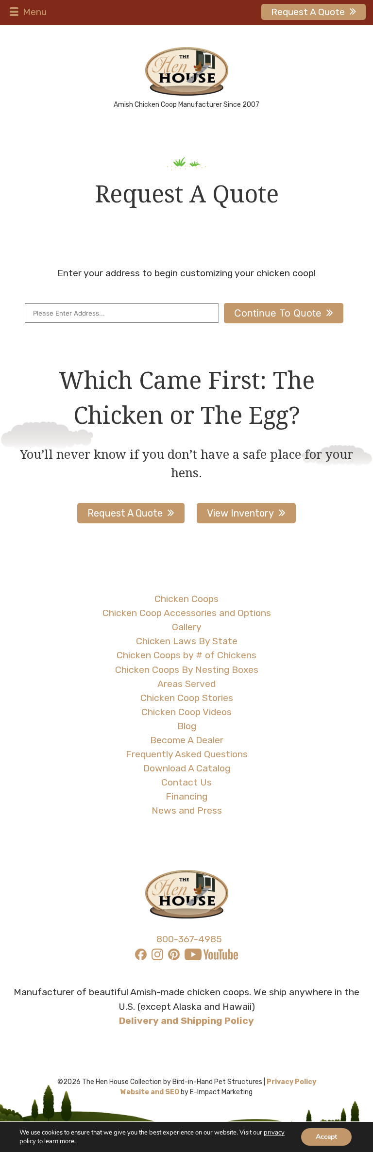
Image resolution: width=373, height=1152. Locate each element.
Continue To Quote (278, 313)
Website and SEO (149, 1092)
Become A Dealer (186, 740)
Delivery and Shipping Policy (186, 1020)
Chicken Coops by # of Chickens (186, 655)
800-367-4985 (189, 939)
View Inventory (240, 513)
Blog (186, 726)
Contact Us (186, 782)
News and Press (187, 810)
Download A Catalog (186, 768)
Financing (186, 796)
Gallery (187, 627)
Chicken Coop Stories (186, 697)
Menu (33, 11)
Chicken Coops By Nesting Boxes (186, 669)
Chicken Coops (186, 598)
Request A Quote (308, 11)
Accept (326, 1136)
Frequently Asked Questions (187, 754)
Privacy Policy (291, 1082)
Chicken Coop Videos (186, 712)
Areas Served (186, 683)
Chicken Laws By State (186, 641)
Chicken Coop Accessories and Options (186, 612)
